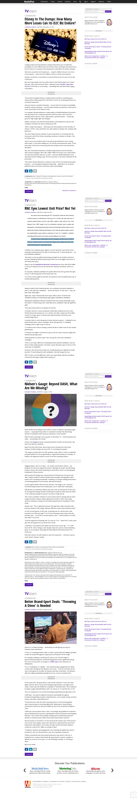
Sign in (86, 1)
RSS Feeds (61, 781)
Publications (44, 1)
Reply (26, 187)
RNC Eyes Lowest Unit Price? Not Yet (96, 39)
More (75, 1)
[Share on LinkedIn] (31, 170)
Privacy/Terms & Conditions (79, 781)
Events (53, 1)
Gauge (35, 442)
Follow (109, 1)
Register (93, 1)
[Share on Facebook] (26, 170)
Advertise (101, 1)
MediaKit (45, 781)
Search (80, 1)
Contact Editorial (53, 781)
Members (68, 1)
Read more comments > (70, 190)
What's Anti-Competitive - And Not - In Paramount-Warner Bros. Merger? (96, 56)
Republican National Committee (47, 264)
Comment (29, 191)
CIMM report (54, 662)
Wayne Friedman (31, 27)
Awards (60, 1)
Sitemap (68, 781)
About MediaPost (37, 781)
